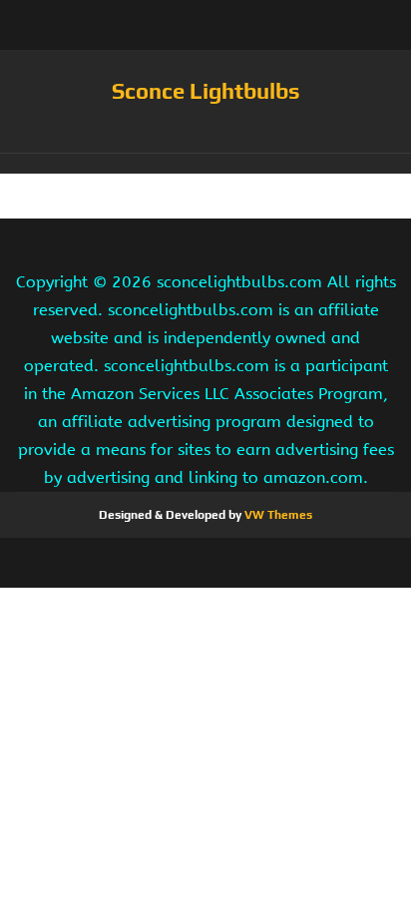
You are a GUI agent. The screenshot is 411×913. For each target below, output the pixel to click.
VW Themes (276, 515)
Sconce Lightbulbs (206, 91)
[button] (205, 164)
